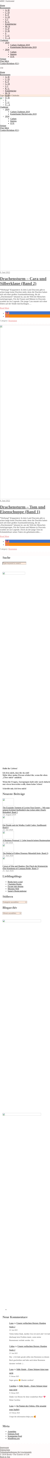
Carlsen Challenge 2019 (20, 45)
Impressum (4, 1447)
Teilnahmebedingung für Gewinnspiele (16, 1452)
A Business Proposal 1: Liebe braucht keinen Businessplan (26, 840)
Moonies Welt (13, 889)
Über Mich (4, 61)
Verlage (3, 59)
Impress (13, 54)
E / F (7, 15)
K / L (7, 22)
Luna (11, 1323)
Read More (4, 308)
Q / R (7, 31)
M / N (7, 26)
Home (2, 5)
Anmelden (12, 1431)
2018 (7, 49)
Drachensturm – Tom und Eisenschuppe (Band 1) (22, 509)
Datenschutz (5, 1450)
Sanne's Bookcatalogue (17, 891)
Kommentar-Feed (15, 1436)
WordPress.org (14, 1438)
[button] (7, 313)
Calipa (11, 1346)
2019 (7, 43)
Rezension (12, 321)
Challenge (4, 40)
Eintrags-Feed (13, 1434)
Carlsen (13, 52)
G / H (7, 17)
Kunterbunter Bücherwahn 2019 (23, 47)
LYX (12, 56)
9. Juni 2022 (5, 272)
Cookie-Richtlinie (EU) (9, 63)
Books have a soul (15, 882)
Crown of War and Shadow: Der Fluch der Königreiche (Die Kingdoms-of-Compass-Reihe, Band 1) (25, 867)
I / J (6, 19)
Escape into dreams (15, 886)
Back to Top (5, 1457)
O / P (7, 29)
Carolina (12, 1386)
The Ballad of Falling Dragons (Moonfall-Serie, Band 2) (25, 853)
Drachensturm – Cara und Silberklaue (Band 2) (23, 281)
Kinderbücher (10, 24)
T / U (7, 36)
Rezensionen (5, 8)
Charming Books (15, 884)
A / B (7, 10)
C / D (7, 12)
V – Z (7, 38)
